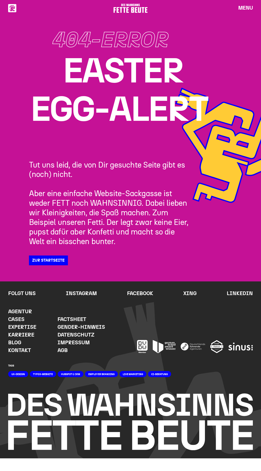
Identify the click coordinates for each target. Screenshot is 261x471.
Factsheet (72, 319)
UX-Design (18, 374)
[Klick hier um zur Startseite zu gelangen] (12, 8)
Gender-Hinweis (81, 327)
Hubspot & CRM (70, 374)
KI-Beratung (159, 374)
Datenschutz (76, 335)
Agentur (20, 311)
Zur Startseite (48, 260)
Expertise (22, 327)
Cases (16, 319)
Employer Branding (101, 374)
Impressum (74, 342)
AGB (63, 350)
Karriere (21, 335)
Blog (14, 342)
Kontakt (19, 350)
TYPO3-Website (43, 374)
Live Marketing (133, 374)
